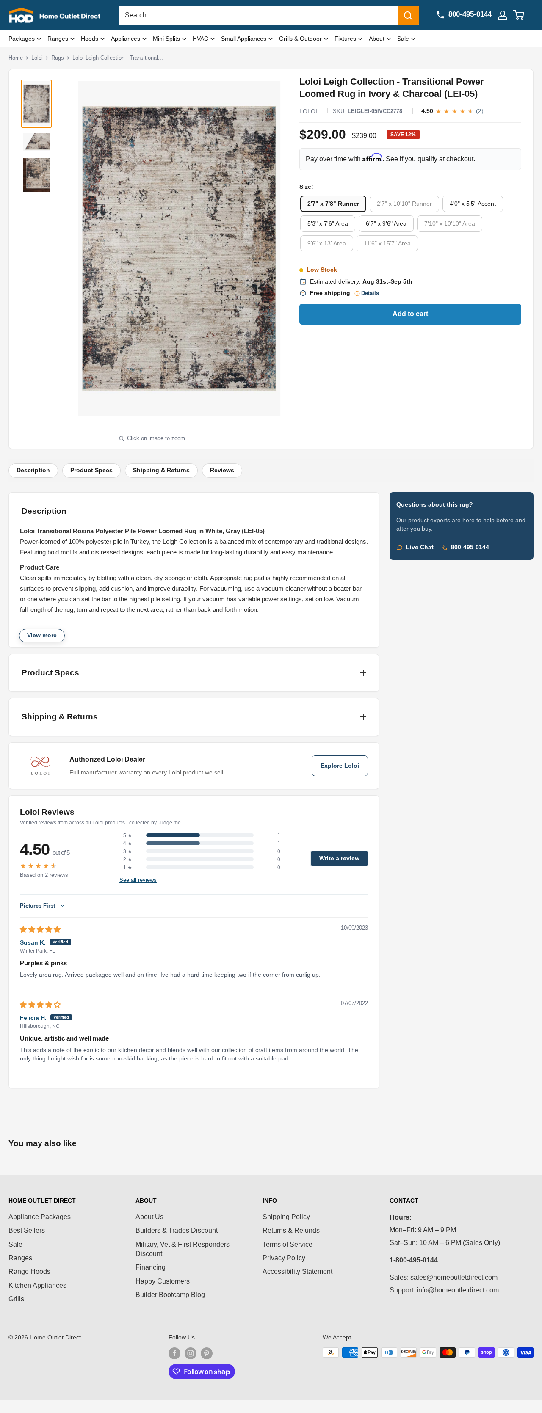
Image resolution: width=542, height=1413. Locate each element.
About (376, 38)
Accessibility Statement (297, 1271)
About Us (149, 1216)
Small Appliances (243, 38)
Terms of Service (287, 1244)
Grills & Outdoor (300, 38)
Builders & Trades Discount (177, 1230)
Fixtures (345, 38)
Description (33, 470)
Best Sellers (26, 1230)
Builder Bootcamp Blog (170, 1294)
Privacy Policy (284, 1258)
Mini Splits (166, 38)
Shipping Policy (286, 1216)
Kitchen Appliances (37, 1285)
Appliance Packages (39, 1216)
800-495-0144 (470, 547)
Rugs (57, 58)
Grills (16, 1299)
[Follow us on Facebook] (174, 1353)
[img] (40, 929)
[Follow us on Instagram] (190, 1353)
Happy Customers (163, 1281)
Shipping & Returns (161, 470)
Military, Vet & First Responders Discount (183, 1249)
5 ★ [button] (127, 835)
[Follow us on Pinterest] (207, 1353)
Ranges (57, 38)
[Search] (408, 15)
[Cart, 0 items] (524, 15)
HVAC (200, 38)
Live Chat (420, 547)
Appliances (125, 38)
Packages (21, 38)
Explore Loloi (340, 766)
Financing (151, 1267)
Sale (403, 38)
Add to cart (410, 313)
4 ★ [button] (127, 843)
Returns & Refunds (291, 1230)
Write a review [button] (339, 858)
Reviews (222, 470)
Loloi (37, 58)
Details (370, 293)
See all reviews (138, 880)
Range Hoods (29, 1271)
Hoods (89, 38)
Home (15, 58)
